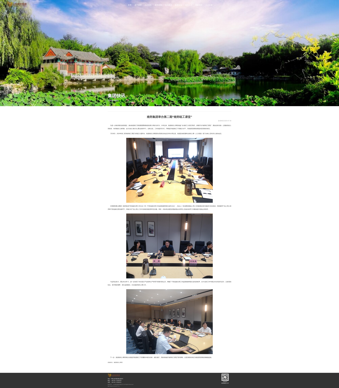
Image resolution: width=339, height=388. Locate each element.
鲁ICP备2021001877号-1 (114, 386)
